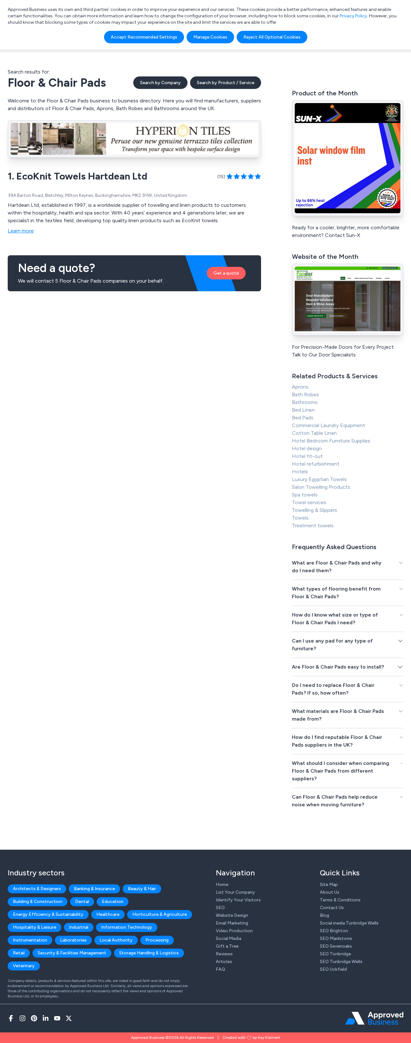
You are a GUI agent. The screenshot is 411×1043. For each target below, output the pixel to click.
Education (112, 901)
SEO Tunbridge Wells (341, 961)
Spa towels (305, 495)
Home (222, 884)
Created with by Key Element (251, 1037)
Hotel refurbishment (315, 464)
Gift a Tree (227, 946)
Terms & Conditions (340, 900)
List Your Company (235, 892)
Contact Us (332, 907)
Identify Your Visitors (238, 900)
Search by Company (160, 82)
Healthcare (107, 914)
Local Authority (116, 940)
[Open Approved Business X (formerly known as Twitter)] (69, 1018)
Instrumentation (30, 940)
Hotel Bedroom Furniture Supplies (331, 441)
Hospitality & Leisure (34, 927)
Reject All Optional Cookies (272, 37)
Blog (324, 915)
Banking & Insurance (94, 888)
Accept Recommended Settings (144, 37)
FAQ (220, 969)
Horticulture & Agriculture (159, 914)
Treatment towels (313, 525)
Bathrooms (305, 402)
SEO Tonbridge (335, 954)
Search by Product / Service (225, 82)
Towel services (309, 502)
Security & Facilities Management (72, 953)
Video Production (234, 930)
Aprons (300, 387)
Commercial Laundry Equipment (328, 425)
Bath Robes (305, 394)
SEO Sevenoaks (336, 946)
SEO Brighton (334, 930)
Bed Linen (303, 410)
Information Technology (126, 927)
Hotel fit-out (307, 456)
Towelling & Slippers (314, 510)
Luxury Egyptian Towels (319, 479)
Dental (82, 901)
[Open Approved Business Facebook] (11, 1018)
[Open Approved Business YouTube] (57, 1018)
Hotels (300, 472)
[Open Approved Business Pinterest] (34, 1018)
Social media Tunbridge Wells (349, 923)
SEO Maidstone (336, 938)
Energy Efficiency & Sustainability (48, 914)
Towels (300, 518)
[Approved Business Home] (374, 1018)
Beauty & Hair (142, 888)
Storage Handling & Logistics (149, 953)
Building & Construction (37, 901)
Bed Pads (302, 418)
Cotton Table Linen (314, 433)
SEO (220, 907)
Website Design (232, 915)
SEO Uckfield (333, 969)
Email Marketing (232, 923)
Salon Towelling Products (321, 487)
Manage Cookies (210, 37)
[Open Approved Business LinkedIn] (45, 1018)
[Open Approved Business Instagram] (22, 1018)
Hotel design (307, 448)
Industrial (78, 927)
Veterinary (24, 965)
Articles (224, 961)
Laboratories (73, 940)
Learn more (21, 231)
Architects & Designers (37, 888)
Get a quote (226, 273)
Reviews (224, 954)
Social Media (228, 938)
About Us (329, 892)
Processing (157, 940)
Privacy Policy (353, 16)
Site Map (329, 884)
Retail (19, 953)
